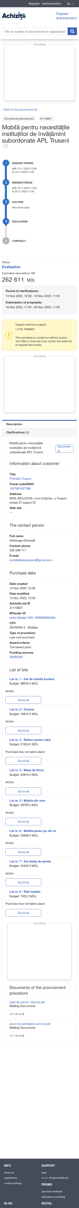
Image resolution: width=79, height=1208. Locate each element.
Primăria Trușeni (20, 478)
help (44, 1172)
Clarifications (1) (17, 432)
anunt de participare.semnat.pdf (30, 1024)
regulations (10, 1178)
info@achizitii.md (58, 1178)
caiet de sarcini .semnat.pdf (27, 1002)
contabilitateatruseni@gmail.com (31, 560)
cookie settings (13, 1183)
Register (34, 3)
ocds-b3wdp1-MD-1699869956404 (32, 617)
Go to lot (23, 700)
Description (14, 424)
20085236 (16, 657)
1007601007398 (20, 488)
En (69, 4)
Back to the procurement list (20, 109)
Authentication (51, 3)
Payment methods (52, 1191)
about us (9, 1172)
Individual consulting (53, 1197)
